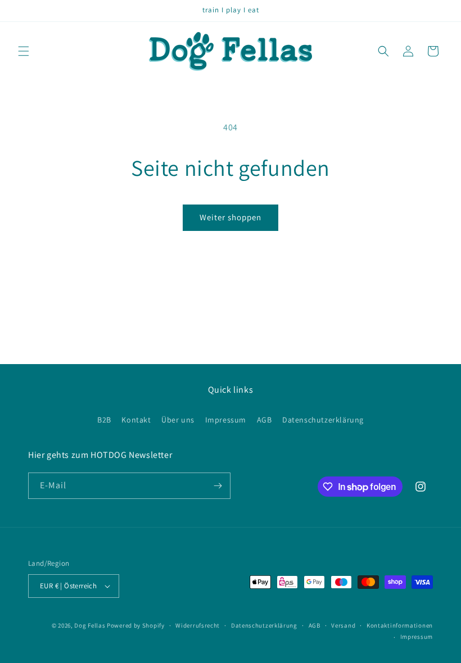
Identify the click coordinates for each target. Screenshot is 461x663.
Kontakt (136, 420)
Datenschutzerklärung (323, 420)
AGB (264, 420)
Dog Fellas (89, 625)
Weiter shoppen (230, 217)
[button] (23, 51)
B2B (104, 420)
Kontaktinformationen (400, 625)
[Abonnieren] (217, 486)
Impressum (225, 420)
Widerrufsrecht (197, 625)
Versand (343, 625)
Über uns (178, 420)
